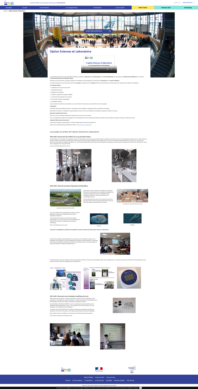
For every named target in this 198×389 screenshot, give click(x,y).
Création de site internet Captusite (90, 385)
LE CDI (176, 2)
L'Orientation (88, 380)
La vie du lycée (99, 380)
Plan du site (130, 380)
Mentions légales (119, 380)
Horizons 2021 (166, 7)
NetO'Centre (143, 7)
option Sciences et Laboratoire (84, 124)
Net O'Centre (88, 377)
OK (140, 387)
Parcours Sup (111, 377)
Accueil (5, 11)
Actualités (9, 7)
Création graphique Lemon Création (107, 385)
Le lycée (67, 380)
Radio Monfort (187, 2)
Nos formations (77, 380)
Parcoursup (188, 7)
